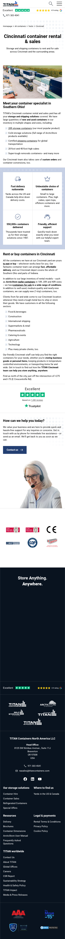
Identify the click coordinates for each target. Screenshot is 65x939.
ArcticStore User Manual (15, 835)
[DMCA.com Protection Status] (49, 927)
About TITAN (9, 862)
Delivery (7, 821)
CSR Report (9, 876)
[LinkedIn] (32, 779)
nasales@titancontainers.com (34, 770)
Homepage (7, 26)
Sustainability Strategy (14, 880)
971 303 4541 (12, 15)
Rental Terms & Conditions (47, 821)
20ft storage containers (20, 128)
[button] (58, 4)
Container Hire (10, 794)
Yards (30, 26)
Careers (7, 871)
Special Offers (10, 808)
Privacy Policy (41, 826)
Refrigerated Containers (15, 803)
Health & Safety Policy (14, 885)
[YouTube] (40, 779)
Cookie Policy (41, 831)
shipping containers (27, 140)
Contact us (12, 449)
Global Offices (10, 866)
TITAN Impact (10, 890)
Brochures (8, 826)
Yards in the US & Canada (46, 794)
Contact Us (9, 857)
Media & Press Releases (15, 895)
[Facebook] (25, 779)
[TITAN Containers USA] (10, 3)
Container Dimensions (14, 831)
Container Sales (11, 798)
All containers (20, 26)
